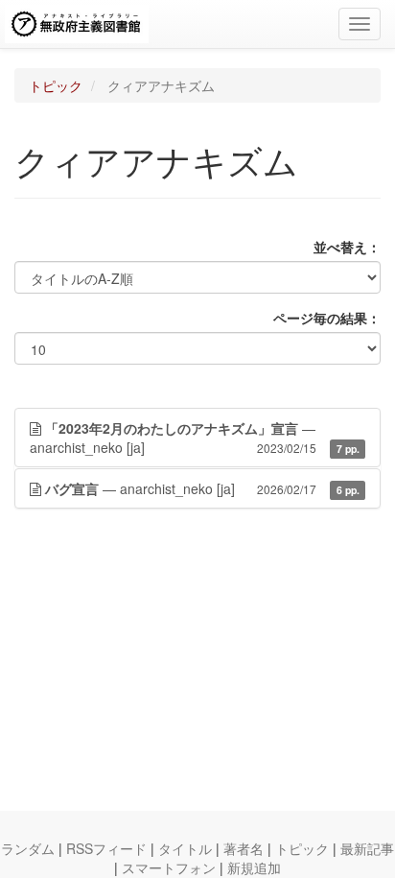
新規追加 (254, 867)
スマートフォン (169, 867)
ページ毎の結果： (327, 317)
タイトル (185, 848)
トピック (55, 85)
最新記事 (367, 848)
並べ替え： (347, 246)
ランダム (28, 848)
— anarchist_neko (195, 437)
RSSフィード (106, 848)
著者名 (243, 848)
